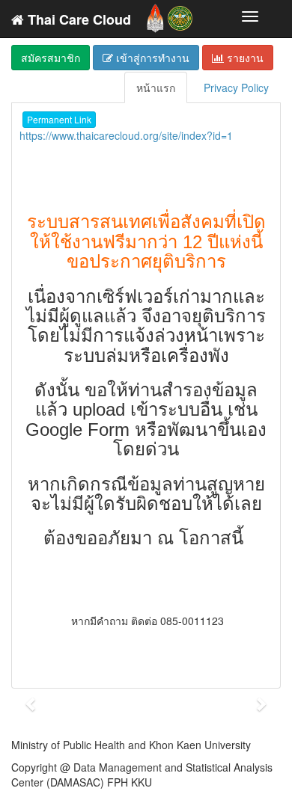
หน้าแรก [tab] (155, 87)
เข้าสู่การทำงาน (151, 57)
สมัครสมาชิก (50, 57)
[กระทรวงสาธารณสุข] (180, 14)
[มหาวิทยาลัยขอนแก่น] (155, 14)
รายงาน (244, 57)
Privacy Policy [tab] (236, 87)
